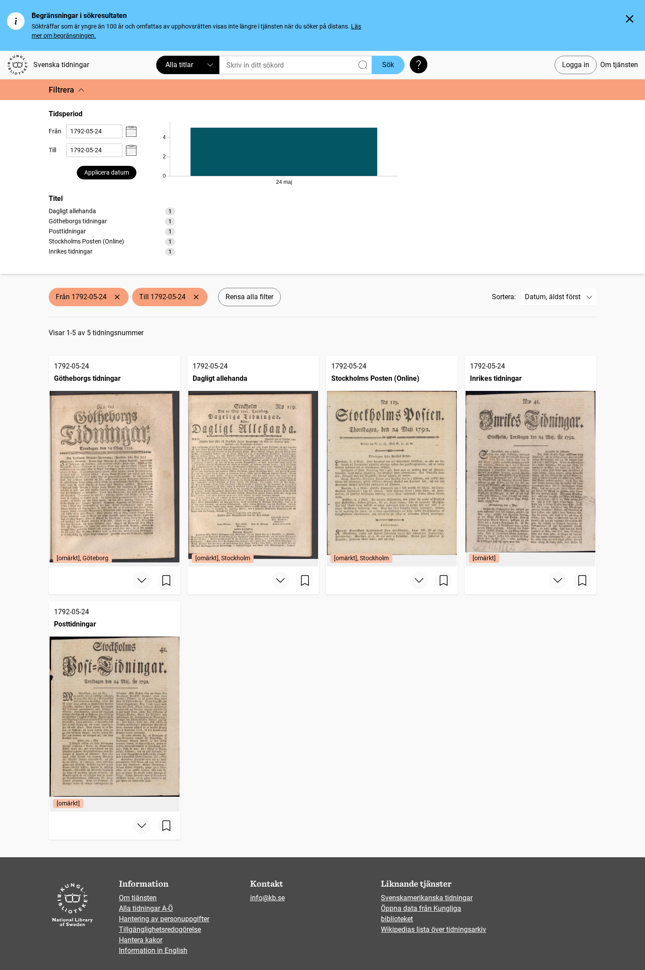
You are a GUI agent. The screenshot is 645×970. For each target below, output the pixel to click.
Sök (388, 65)
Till (52, 150)
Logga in (575, 65)
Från (55, 131)
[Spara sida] (166, 580)
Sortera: (504, 297)
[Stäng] (629, 19)
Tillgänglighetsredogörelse (160, 929)
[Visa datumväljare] (131, 131)
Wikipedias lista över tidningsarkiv (433, 929)
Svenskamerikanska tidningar (427, 898)
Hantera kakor (140, 940)
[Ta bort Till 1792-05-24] (196, 297)
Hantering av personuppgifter (164, 919)
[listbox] (112, 231)
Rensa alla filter (249, 297)
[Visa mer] (141, 580)
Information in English (153, 950)
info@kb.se (267, 898)
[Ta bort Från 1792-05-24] (117, 297)
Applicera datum (106, 172)
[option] (112, 211)
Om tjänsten (619, 65)
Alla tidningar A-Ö (146, 908)
